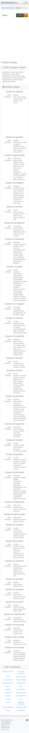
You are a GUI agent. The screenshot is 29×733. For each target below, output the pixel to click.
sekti (7, 702)
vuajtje (8, 710)
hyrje (21, 686)
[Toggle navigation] (25, 2)
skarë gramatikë (8, 707)
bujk (8, 676)
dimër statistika (21, 680)
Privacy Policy (5, 729)
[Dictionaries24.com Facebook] (27, 720)
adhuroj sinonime (7, 671)
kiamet (8, 689)
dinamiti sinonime (8, 683)
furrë (8, 686)
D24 (3, 8)
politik (8, 696)
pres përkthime (21, 696)
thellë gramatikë (21, 707)
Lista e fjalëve (10, 8)
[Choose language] (20, 15)
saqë (21, 699)
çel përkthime (21, 710)
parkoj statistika (21, 692)
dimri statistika (8, 680)
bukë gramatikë (21, 676)
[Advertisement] (14, 38)
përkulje (8, 699)
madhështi (8, 692)
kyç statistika (21, 689)
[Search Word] (26, 15)
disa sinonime (21, 683)
